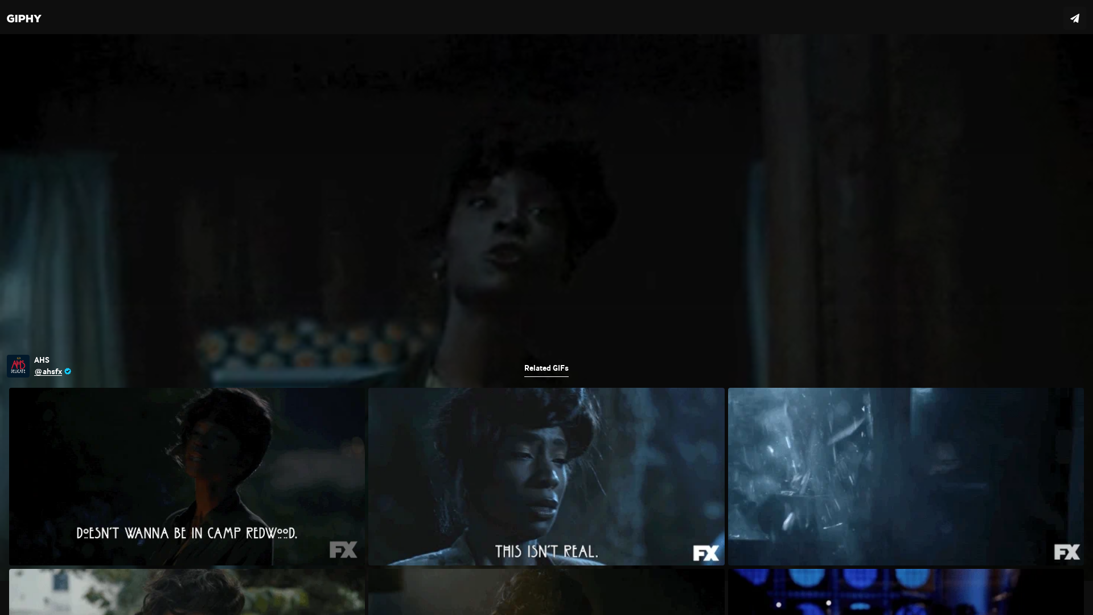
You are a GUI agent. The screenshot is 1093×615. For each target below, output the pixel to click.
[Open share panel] (1074, 18)
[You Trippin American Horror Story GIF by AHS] (546, 307)
